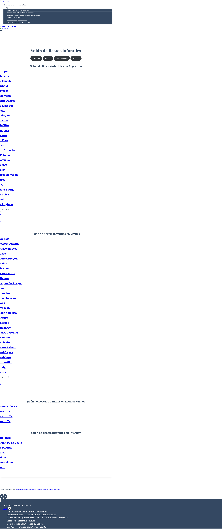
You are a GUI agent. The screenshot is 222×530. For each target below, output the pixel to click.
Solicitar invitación (8, 26)
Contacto (57, 489)
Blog (5, 509)
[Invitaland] (4, 1)
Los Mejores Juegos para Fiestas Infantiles (18, 22)
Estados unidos (62, 58)
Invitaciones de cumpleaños (15, 5)
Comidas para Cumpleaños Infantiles (17, 20)
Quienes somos (48, 489)
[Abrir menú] (1, 31)
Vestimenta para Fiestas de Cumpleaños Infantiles (20, 12)
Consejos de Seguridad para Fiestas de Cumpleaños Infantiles (23, 15)
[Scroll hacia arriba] (1, 496)
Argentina (36, 58)
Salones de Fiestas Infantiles (14, 17)
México (48, 58)
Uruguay (76, 58)
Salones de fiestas (22, 489)
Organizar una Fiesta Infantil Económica (18, 10)
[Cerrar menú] (0, 500)
